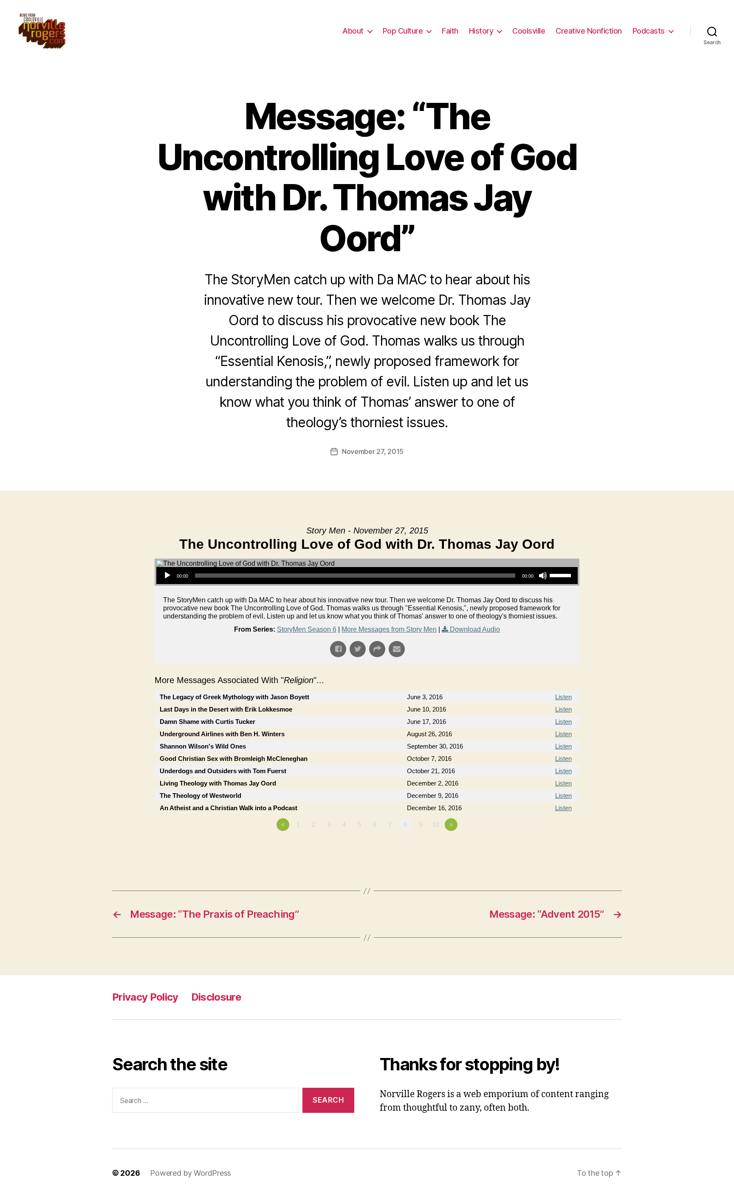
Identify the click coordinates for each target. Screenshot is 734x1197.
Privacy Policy (145, 997)
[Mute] (543, 575)
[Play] (167, 575)
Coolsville (528, 30)
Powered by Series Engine (548, 848)
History (481, 30)
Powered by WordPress (190, 1173)
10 (435, 824)
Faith (450, 30)
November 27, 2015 (373, 451)
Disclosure (216, 997)
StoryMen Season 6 (306, 629)
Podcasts (648, 30)
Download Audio (475, 629)
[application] (367, 575)
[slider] (561, 574)
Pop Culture (403, 30)
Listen (563, 697)
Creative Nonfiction (589, 30)
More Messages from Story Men (389, 629)
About (353, 30)
